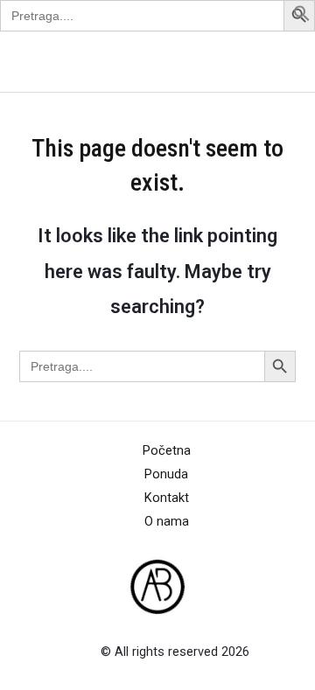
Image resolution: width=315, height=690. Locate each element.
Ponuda (166, 474)
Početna (167, 450)
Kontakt (166, 497)
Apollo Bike (56, 61)
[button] (302, 17)
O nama (166, 521)
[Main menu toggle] (279, 61)
